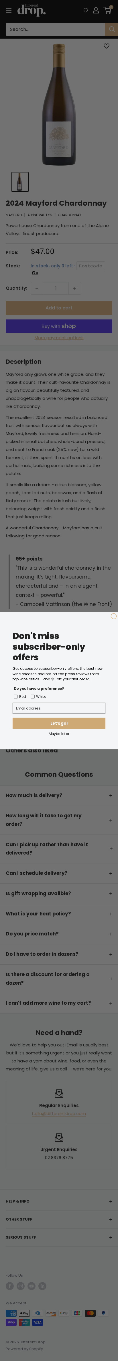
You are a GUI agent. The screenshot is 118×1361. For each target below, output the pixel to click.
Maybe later (59, 733)
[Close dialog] (113, 616)
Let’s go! (58, 723)
